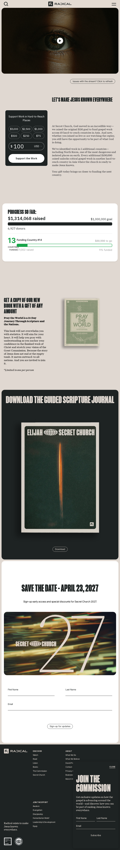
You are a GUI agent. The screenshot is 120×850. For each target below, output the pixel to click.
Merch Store (70, 779)
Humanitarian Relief (41, 818)
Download (60, 549)
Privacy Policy (71, 771)
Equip (35, 826)
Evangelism (37, 810)
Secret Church (39, 775)
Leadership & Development (44, 822)
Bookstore (69, 775)
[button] (6, 4)
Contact (68, 767)
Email (10, 704)
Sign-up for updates (60, 726)
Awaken (36, 806)
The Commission (40, 771)
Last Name (70, 689)
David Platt (70, 763)
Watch (35, 755)
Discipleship (38, 814)
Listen (35, 763)
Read (35, 759)
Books (35, 767)
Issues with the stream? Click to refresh (93, 81)
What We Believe (72, 759)
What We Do (70, 755)
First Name (13, 689)
